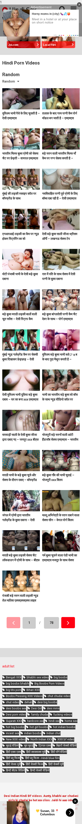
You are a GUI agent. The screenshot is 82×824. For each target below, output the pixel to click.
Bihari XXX (33, 690)
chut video (12, 702)
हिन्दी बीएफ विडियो (15, 770)
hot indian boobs (64, 727)
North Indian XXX (41, 739)
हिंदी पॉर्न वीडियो (59, 752)
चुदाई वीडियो (12, 745)
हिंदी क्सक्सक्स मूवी (36, 752)
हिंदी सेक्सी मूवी (56, 764)
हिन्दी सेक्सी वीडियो (40, 770)
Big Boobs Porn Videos (49, 683)
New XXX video (16, 739)
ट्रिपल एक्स (44, 745)
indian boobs (32, 733)
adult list (8, 666)
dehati (28, 702)
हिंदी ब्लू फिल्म (13, 758)
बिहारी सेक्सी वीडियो (66, 745)
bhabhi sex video (38, 677)
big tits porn (13, 690)
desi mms (53, 708)
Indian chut (53, 733)
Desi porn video (16, 714)
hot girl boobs (39, 727)
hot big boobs (15, 727)
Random (8, 81)
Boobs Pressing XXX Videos (24, 696)
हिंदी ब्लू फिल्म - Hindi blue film (42, 758)
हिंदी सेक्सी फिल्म (34, 764)
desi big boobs (47, 702)
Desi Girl (36, 708)
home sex (71, 721)
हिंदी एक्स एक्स (13, 752)
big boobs (60, 677)
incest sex (12, 733)
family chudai (39, 714)
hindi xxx (54, 721)
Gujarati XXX (14, 721)
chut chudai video (59, 696)
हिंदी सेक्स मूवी (13, 764)
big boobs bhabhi (17, 683)
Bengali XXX (14, 677)
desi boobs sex (16, 708)
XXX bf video (65, 739)
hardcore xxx (35, 721)
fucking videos (62, 714)
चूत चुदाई (28, 745)
